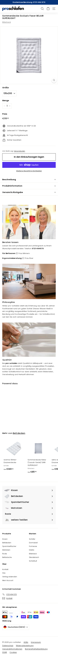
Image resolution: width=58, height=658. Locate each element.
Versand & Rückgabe (12, 192)
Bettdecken (19, 433)
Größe (5, 87)
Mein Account (7, 580)
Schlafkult (33, 561)
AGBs (26, 642)
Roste (4, 554)
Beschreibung (9, 179)
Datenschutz (7, 645)
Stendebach (34, 557)
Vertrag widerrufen (9, 576)
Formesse (33, 546)
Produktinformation (12, 185)
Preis (4, 114)
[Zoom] (54, 80)
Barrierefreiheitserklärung (36, 649)
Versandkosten (19, 151)
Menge (5, 100)
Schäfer (32, 539)
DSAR (4, 652)
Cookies (13, 652)
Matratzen (6, 550)
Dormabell (33, 543)
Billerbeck (6, 22)
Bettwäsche (7, 557)
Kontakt (5, 569)
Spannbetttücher (9, 546)
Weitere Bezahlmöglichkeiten (29, 171)
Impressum (36, 642)
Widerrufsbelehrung (24, 645)
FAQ (3, 573)
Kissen (5, 539)
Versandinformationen (12, 649)
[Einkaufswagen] (48, 9)
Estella (31, 550)
